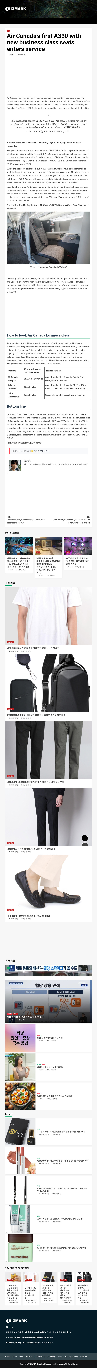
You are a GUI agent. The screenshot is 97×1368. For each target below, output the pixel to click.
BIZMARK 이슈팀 (13, 651)
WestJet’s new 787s (43, 197)
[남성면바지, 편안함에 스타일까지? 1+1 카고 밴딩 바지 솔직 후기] (48, 750)
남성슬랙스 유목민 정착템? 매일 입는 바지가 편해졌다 (31, 849)
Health (29, 1356)
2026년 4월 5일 (20, 1020)
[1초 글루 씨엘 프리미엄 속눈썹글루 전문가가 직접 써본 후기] (20, 1131)
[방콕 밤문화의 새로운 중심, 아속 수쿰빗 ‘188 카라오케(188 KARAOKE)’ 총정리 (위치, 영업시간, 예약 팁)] (19, 546)
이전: (26, 520)
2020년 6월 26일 (21, 54)
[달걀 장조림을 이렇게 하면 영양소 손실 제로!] (20, 1096)
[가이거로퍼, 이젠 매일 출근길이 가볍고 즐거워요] (48, 884)
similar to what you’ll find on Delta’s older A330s (61, 176)
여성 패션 (10, 642)
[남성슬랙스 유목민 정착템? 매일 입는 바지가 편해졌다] (48, 817)
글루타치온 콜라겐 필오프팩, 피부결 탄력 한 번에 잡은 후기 (60, 1219)
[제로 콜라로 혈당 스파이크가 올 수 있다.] (48, 994)
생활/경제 (73, 1356)
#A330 (64, 124)
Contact (83, 1356)
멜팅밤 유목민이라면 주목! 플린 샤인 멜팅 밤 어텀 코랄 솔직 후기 (63, 1161)
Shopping (51, 1356)
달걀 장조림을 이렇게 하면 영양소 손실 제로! (55, 1096)
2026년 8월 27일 (26, 651)
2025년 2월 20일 (51, 1070)
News (21, 1356)
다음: (71, 520)
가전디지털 (62, 1356)
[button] (7, 21)
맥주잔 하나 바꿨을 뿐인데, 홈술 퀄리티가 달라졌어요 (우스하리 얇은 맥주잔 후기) (38, 1332)
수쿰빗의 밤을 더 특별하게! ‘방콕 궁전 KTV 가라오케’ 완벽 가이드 (78, 561)
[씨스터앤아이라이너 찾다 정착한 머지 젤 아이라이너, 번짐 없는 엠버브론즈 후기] (20, 1189)
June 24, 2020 (62, 131)
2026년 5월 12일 (50, 575)
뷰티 (38, 1129)
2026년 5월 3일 (79, 567)
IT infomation (39, 1356)
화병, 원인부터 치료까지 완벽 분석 (50, 1038)
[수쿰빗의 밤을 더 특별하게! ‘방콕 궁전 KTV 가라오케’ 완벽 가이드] (78, 546)
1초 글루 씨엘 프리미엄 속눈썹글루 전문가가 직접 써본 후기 (61, 1132)
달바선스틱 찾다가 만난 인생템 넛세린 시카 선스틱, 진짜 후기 (61, 1248)
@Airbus (56, 124)
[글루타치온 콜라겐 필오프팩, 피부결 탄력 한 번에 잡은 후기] (20, 1219)
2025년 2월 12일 (52, 1099)
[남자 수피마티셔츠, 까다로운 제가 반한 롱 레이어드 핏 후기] (48, 616)
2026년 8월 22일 (26, 919)
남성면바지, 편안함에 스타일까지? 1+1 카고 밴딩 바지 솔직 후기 (35, 782)
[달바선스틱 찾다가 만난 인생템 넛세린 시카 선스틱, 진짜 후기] (20, 1248)
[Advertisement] (48, 76)
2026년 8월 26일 (26, 718)
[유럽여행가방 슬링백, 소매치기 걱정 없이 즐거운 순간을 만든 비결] (48, 683)
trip (9, 31)
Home (7, 1356)
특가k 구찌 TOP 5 (41, 451)
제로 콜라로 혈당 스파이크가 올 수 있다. (25, 1016)
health (10, 1013)
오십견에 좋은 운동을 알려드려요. (50, 1067)
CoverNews (72, 1364)
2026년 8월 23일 (26, 852)
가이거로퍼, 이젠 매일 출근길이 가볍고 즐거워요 (28, 916)
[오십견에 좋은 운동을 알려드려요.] (20, 1067)
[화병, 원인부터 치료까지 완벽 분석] (20, 1038)
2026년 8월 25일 (56, 1194)
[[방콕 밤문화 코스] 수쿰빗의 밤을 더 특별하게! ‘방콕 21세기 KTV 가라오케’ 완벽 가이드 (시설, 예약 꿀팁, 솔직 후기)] (48, 546)
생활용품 (10, 1279)
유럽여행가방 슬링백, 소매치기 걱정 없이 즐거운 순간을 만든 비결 (36, 715)
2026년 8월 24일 (26, 785)
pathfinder (42, 1099)
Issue (15, 1013)
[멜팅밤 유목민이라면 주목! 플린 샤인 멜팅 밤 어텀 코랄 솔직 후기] (20, 1160)
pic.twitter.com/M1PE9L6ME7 (65, 127)
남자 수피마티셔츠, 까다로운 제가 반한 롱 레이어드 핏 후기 (33, 648)
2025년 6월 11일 (51, 1041)
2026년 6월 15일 (20, 570)
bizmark (11, 54)
